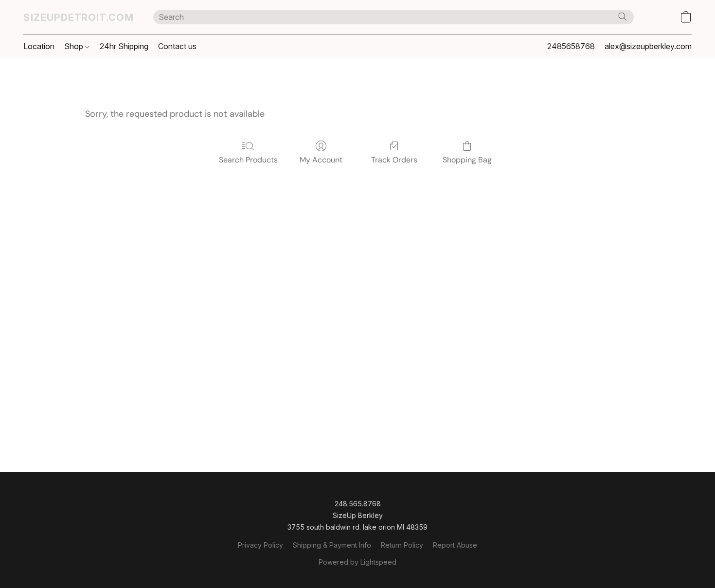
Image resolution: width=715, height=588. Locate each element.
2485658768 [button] (571, 46)
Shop (74, 46)
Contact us (177, 46)
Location (38, 46)
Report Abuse (455, 545)
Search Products (248, 160)
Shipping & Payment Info (332, 545)
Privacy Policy (260, 545)
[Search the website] (622, 16)
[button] (78, 17)
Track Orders (394, 160)
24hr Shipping (124, 46)
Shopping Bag (467, 160)
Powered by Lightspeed (357, 562)
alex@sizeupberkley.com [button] (648, 46)
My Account (321, 160)
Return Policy (402, 545)
